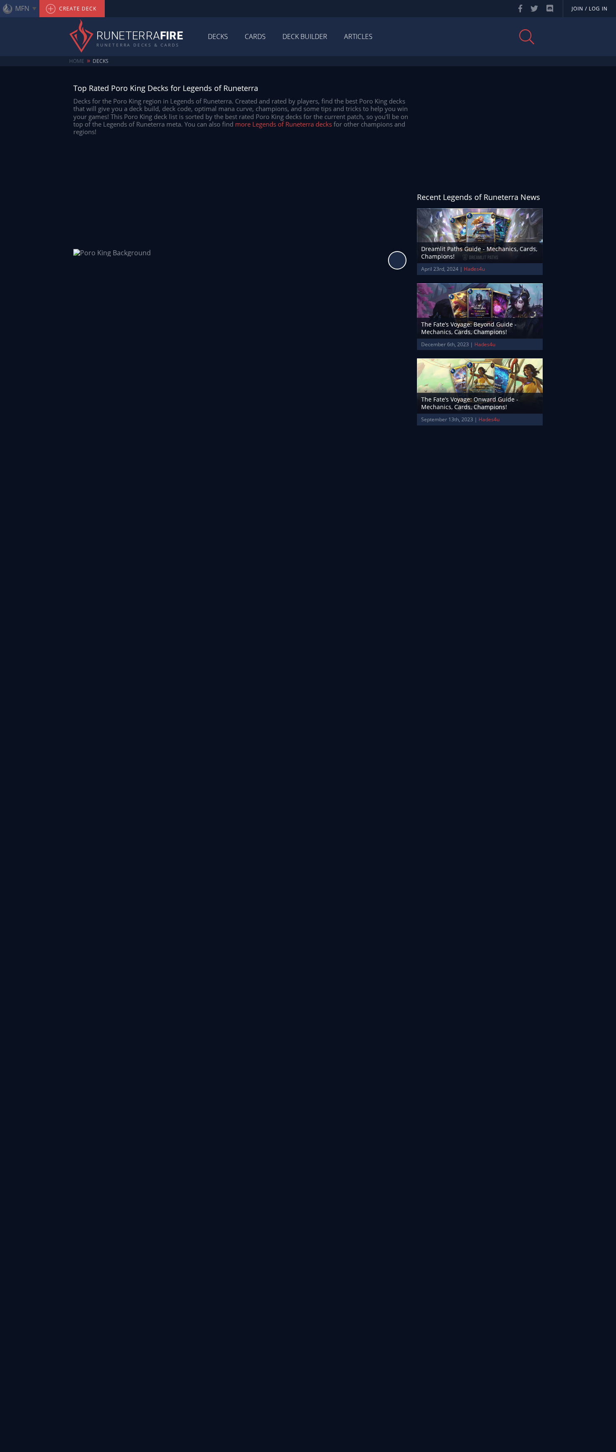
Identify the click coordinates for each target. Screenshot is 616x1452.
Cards (255, 36)
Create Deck (76, 8)
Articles (358, 36)
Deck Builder (304, 36)
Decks (218, 36)
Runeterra (139, 36)
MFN (22, 8)
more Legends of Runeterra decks (283, 124)
